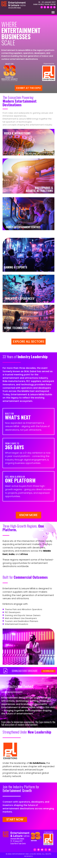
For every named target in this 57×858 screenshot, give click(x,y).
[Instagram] (41, 7)
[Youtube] (48, 7)
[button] (53, 12)
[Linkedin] (45, 7)
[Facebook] (54, 7)
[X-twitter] (51, 7)
